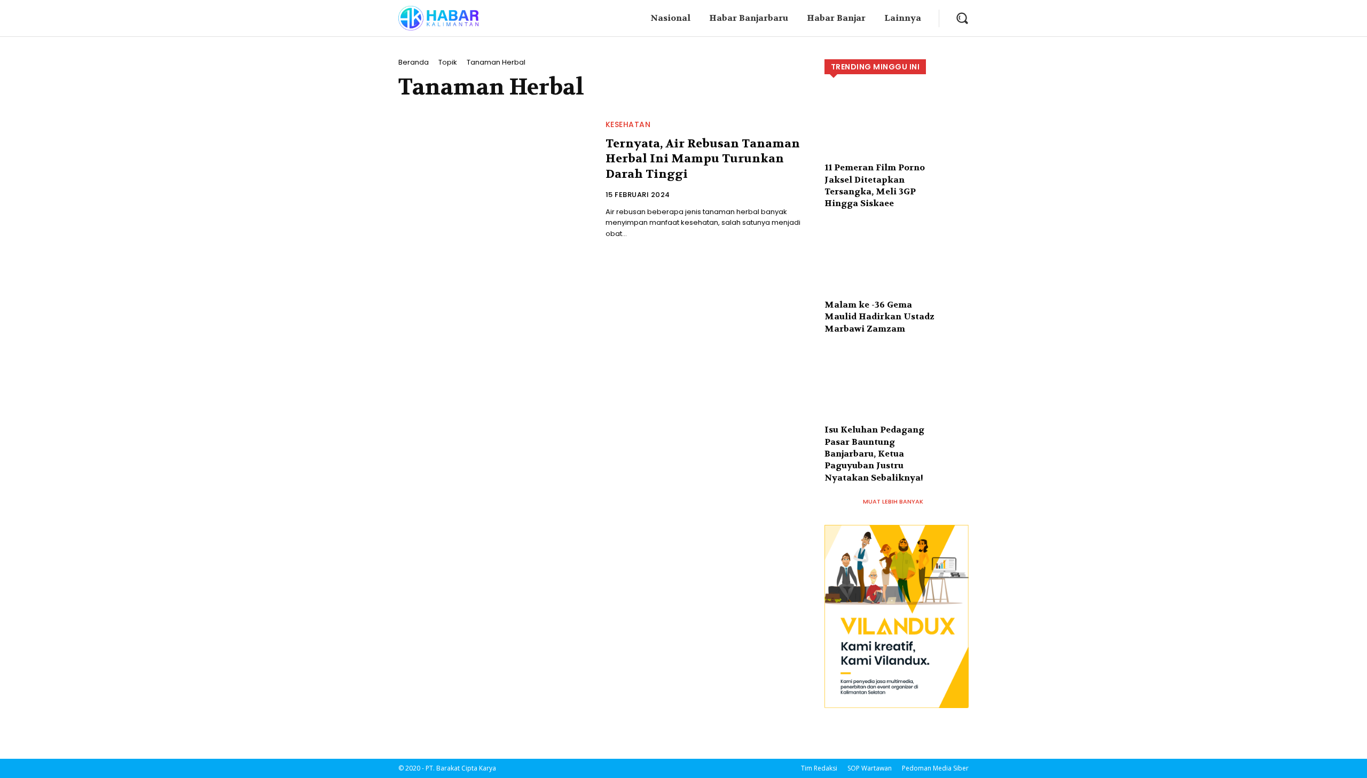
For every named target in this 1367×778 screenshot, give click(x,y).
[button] (962, 18)
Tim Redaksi (819, 768)
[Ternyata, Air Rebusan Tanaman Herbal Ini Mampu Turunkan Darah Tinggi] (495, 179)
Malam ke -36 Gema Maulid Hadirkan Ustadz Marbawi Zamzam (879, 316)
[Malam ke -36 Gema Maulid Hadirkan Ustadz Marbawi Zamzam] (896, 269)
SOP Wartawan (869, 768)
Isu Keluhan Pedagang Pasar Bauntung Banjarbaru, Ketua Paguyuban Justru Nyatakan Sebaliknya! (874, 453)
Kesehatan (628, 124)
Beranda (413, 62)
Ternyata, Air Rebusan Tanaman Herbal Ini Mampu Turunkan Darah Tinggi (703, 159)
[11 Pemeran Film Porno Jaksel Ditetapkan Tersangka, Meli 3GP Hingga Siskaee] (896, 132)
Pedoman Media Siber (935, 768)
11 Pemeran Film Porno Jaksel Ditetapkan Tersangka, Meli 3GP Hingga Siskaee (874, 185)
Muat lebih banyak (893, 501)
